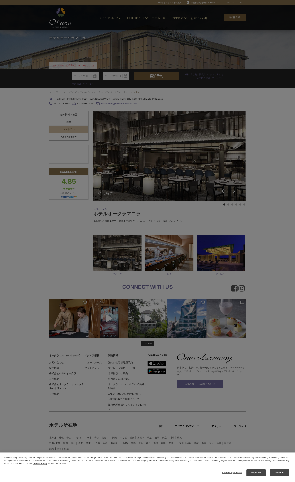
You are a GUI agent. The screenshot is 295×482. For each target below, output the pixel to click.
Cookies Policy (40, 463)
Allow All (279, 472)
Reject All (256, 472)
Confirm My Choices (232, 472)
